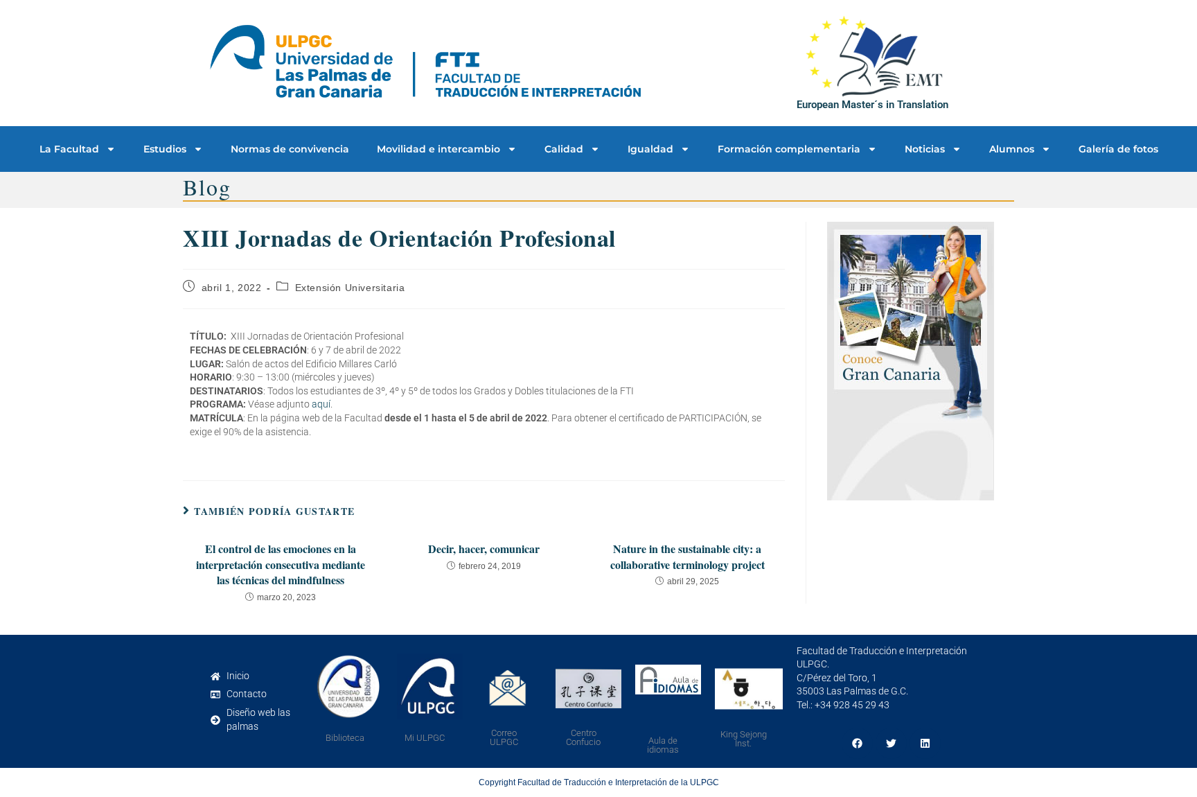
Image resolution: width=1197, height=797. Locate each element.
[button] (857, 743)
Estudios (164, 149)
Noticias (925, 149)
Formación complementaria (789, 149)
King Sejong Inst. (743, 738)
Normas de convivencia (290, 149)
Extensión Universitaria (350, 287)
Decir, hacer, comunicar (484, 549)
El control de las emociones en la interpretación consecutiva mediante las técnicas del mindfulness (280, 564)
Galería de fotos (1118, 149)
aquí (321, 404)
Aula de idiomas (663, 745)
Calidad (563, 149)
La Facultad (69, 149)
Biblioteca (345, 738)
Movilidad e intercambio (438, 149)
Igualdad (650, 149)
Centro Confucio (583, 737)
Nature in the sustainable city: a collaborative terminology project (687, 556)
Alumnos (1011, 149)
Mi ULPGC (425, 738)
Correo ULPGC (504, 737)
